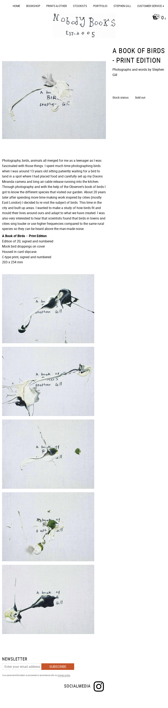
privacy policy (64, 675)
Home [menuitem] (16, 6)
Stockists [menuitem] (80, 6)
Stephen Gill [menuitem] (122, 6)
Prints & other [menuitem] (56, 6)
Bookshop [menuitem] (33, 6)
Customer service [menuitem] (149, 6)
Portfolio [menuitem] (100, 6)
